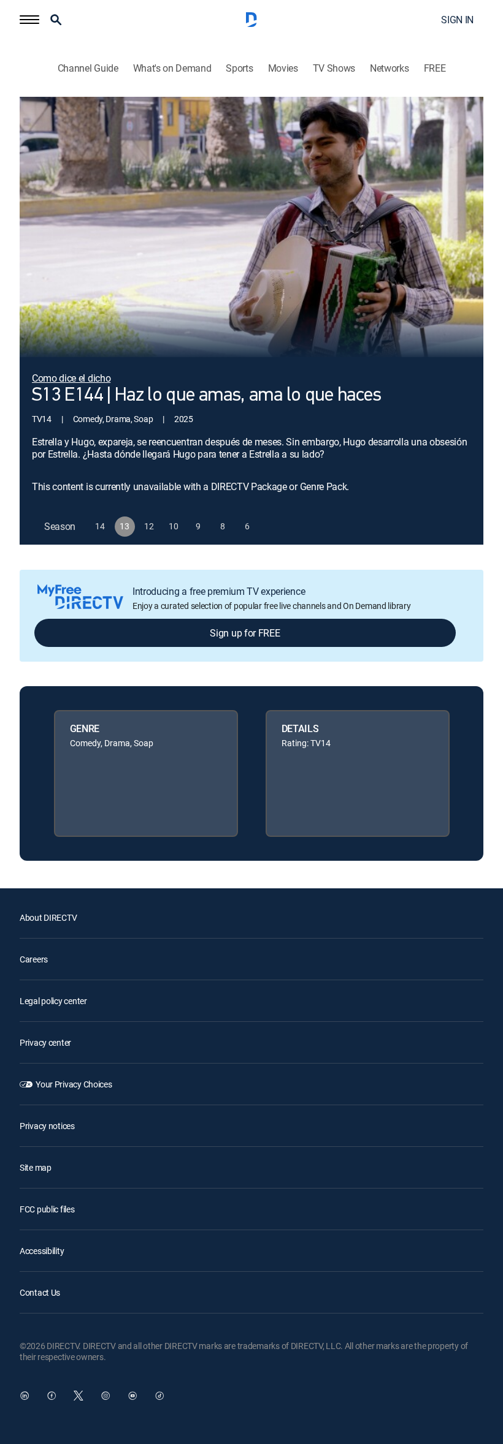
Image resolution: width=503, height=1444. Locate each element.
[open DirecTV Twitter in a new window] (78, 1396)
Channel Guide (88, 68)
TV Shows (334, 68)
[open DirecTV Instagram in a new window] (105, 1396)
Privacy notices (47, 1126)
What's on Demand (172, 68)
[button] (29, 19)
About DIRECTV (48, 917)
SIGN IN (457, 19)
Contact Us (40, 1292)
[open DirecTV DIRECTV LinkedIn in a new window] (24, 1396)
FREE (435, 68)
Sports (239, 68)
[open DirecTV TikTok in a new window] (159, 1396)
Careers (34, 959)
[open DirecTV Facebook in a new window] (51, 1396)
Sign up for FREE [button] (245, 633)
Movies (283, 68)
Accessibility (42, 1251)
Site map (36, 1167)
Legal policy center (53, 1001)
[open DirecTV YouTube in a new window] (132, 1396)
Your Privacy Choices (74, 1084)
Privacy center (45, 1042)
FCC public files (47, 1209)
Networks (389, 68)
